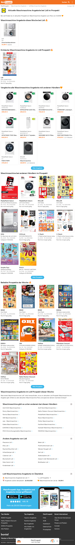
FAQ (44, 518)
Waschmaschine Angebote (18, 6)
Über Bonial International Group (63, 519)
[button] (72, 2)
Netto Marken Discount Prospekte (8, 522)
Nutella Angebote (30, 521)
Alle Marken (5, 529)
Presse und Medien (61, 523)
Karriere (57, 529)
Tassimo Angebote (30, 518)
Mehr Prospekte (37, 277)
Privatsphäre (47, 529)
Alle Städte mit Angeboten (29, 528)
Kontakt (57, 526)
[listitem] (10, 35)
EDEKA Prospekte (7, 526)
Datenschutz (47, 526)
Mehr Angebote (37, 168)
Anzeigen (69, 6)
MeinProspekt (5, 6)
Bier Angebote (29, 524)
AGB (44, 521)
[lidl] (4, 10)
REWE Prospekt (6, 518)
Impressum (46, 524)
